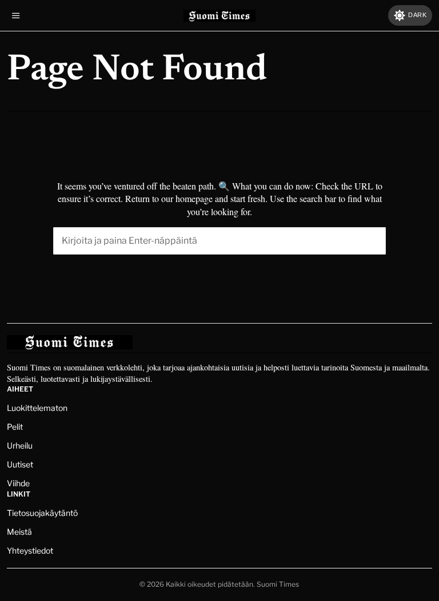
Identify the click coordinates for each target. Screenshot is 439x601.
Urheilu (20, 445)
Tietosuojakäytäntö (42, 513)
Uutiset (20, 464)
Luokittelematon (37, 408)
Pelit (15, 426)
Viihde (18, 483)
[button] (372, 241)
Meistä (19, 532)
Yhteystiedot (30, 550)
